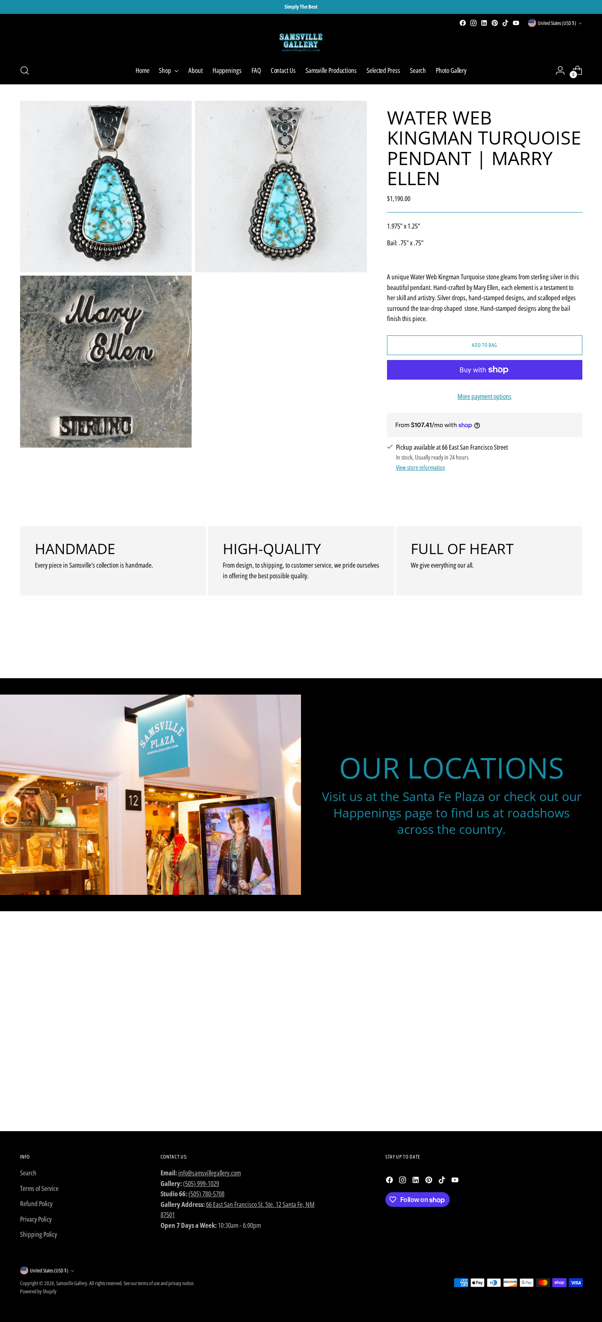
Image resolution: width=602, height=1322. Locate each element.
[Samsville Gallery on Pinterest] (494, 23)
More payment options (484, 396)
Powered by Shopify (38, 1291)
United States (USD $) (557, 23)
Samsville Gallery (71, 1283)
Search (28, 1172)
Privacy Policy (36, 1219)
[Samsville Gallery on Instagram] (473, 23)
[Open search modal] (24, 70)
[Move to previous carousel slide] (557, 650)
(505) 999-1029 (201, 1183)
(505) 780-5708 (206, 1193)
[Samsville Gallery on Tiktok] (505, 23)
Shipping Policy (38, 1234)
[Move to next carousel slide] (575, 650)
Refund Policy (36, 1203)
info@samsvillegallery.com (209, 1172)
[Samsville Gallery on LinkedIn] (484, 23)
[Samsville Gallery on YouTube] (516, 23)
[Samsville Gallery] (301, 43)
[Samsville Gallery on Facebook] (462, 23)
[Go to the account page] (560, 70)
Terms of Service (39, 1188)
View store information (420, 467)
